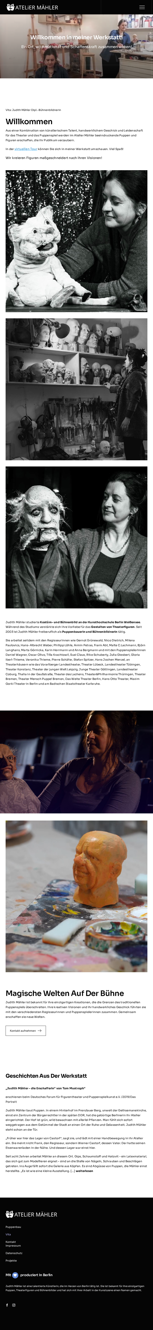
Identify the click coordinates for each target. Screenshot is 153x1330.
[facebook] (7, 1305)
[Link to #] (142, 7)
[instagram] (13, 1305)
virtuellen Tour (26, 149)
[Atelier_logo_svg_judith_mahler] (32, 5)
